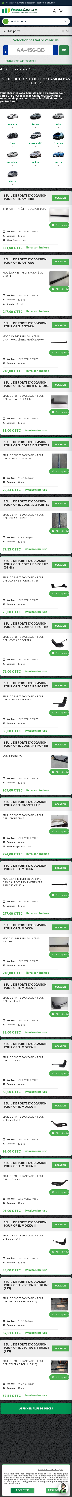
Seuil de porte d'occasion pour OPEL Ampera (25, 197)
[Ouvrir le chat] (63, 1490)
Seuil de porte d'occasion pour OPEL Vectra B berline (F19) (26, 1285)
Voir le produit (62, 225)
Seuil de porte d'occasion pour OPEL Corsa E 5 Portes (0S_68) (26, 564)
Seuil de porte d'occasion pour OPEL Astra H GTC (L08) (26, 384)
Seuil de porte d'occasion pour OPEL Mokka (25, 867)
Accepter (22, 1490)
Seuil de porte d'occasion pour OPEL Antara (25, 261)
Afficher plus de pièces (36, 1408)
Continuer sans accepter (50, 1469)
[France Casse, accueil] (19, 11)
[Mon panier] (61, 11)
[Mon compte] (54, 11)
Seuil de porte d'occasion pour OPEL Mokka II (25, 986)
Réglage (54, 1490)
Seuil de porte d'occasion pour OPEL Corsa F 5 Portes (26, 625)
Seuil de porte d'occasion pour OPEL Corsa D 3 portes (26, 443)
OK (64, 50)
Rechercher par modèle (19, 60)
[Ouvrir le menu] (67, 11)
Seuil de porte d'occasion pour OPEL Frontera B (25, 803)
